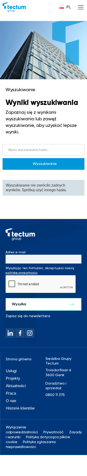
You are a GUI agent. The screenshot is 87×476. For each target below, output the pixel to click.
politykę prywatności (21, 272)
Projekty (13, 378)
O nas (11, 401)
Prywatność (53, 432)
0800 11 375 (55, 395)
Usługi (11, 371)
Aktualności (16, 386)
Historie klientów (20, 408)
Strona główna (18, 359)
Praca (11, 393)
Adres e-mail (16, 252)
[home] (14, 7)
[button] (65, 7)
